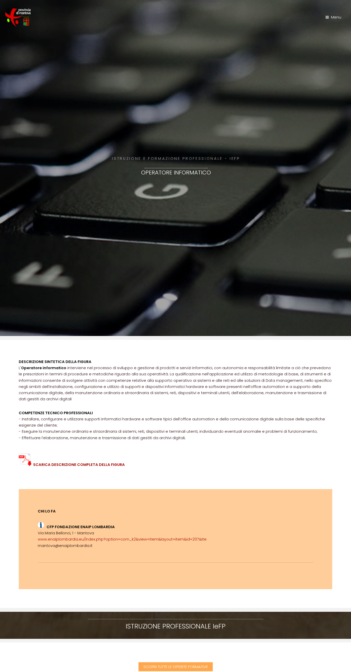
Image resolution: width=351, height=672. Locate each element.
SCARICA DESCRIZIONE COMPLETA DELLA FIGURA (78, 464)
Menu (336, 17)
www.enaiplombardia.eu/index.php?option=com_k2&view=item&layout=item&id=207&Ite (122, 539)
